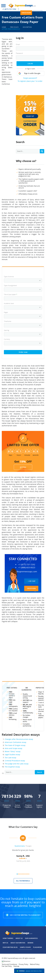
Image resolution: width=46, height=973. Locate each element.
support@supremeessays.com (23, 571)
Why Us (5, 943)
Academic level (9, 303)
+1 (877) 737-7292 (9, 9)
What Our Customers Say (23, 826)
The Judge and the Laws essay (16, 764)
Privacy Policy (23, 964)
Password (19, 53)
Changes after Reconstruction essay (19, 739)
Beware (30, 943)
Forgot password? (30, 78)
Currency (7, 339)
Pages (6, 312)
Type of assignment (10, 285)
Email (18, 44)
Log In (30, 64)
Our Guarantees (31, 938)
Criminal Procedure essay (15, 760)
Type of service (9, 276)
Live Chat (31, 581)
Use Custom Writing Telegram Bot (25, 915)
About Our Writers (17, 943)
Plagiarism (37, 947)
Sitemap (16, 966)
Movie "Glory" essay (12, 751)
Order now (26, 13)
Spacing (6, 330)
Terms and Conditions (9, 964)
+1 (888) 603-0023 (26, 567)
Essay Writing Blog (10, 947)
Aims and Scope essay (13, 748)
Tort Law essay (10, 757)
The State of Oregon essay (15, 745)
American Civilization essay (15, 742)
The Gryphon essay (12, 767)
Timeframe (7, 321)
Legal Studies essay (12, 754)
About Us (19, 938)
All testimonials (23, 881)
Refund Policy (35, 964)
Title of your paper (10, 294)
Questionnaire (20, 846)
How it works (8, 938)
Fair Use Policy (7, 966)
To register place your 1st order (30, 81)
